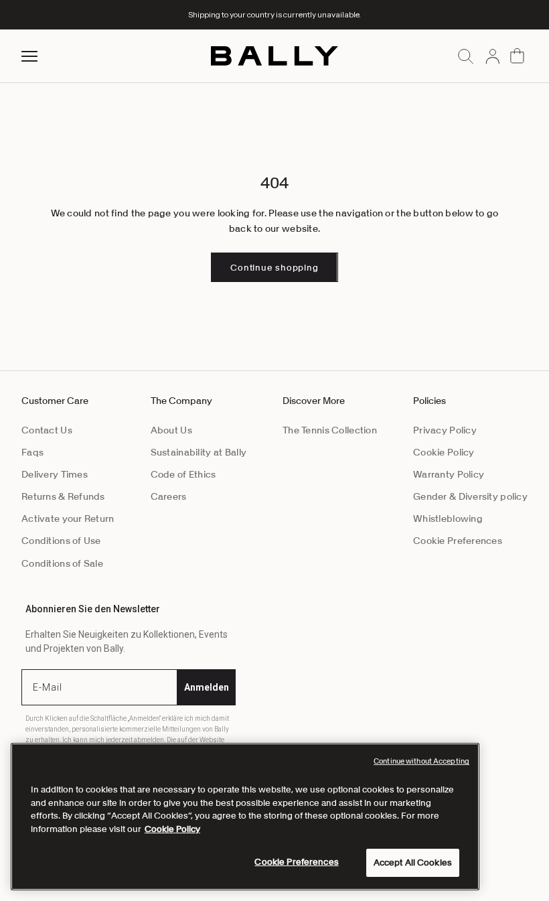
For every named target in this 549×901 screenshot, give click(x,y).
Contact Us (46, 430)
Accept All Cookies (413, 862)
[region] (245, 816)
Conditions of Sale (62, 563)
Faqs (32, 452)
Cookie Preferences (457, 541)
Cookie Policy (444, 452)
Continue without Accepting (421, 761)
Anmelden (206, 687)
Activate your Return (67, 518)
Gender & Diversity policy (470, 496)
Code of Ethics (183, 474)
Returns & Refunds (63, 496)
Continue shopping (274, 267)
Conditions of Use (61, 541)
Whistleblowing (448, 518)
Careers (169, 496)
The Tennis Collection (330, 430)
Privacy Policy (445, 430)
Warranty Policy (448, 474)
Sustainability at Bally (198, 452)
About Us (171, 430)
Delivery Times (54, 474)
